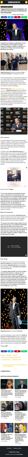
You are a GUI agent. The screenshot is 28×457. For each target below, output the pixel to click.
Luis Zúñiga (5, 397)
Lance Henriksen (21, 156)
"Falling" (15, 355)
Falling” (3, 142)
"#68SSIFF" (8, 355)
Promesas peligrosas (6, 268)
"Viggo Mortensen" (16, 359)
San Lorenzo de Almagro (11, 85)
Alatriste (23, 338)
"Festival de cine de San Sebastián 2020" (11, 357)
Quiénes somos (17, 448)
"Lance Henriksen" (6, 359)
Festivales (4, 7)
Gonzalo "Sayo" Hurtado (18, 14)
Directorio (9, 448)
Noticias (10, 7)
